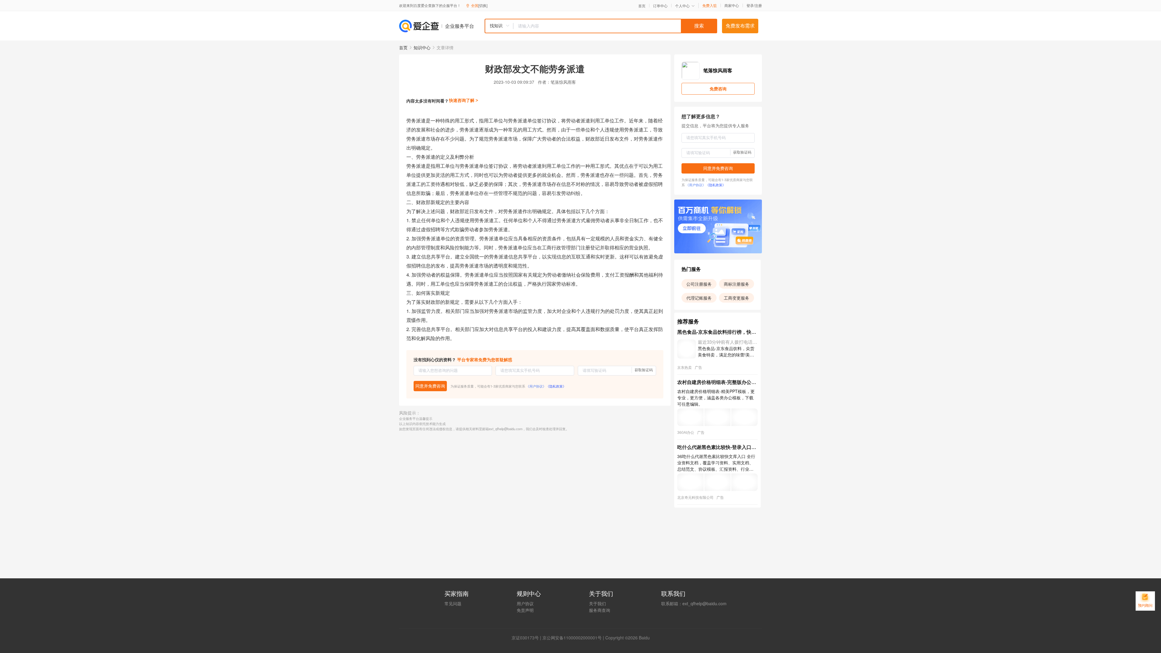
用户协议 (525, 603)
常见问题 (452, 603)
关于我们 (597, 603)
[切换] (482, 5)
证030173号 (527, 638)
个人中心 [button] (682, 5)
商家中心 (731, 5)
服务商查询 (599, 610)
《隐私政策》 (556, 386)
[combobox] (600, 26)
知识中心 (422, 47)
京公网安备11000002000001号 (572, 638)
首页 (642, 6)
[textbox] (615, 26)
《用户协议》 (536, 386)
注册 (758, 5)
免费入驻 (709, 5)
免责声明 (525, 610)
